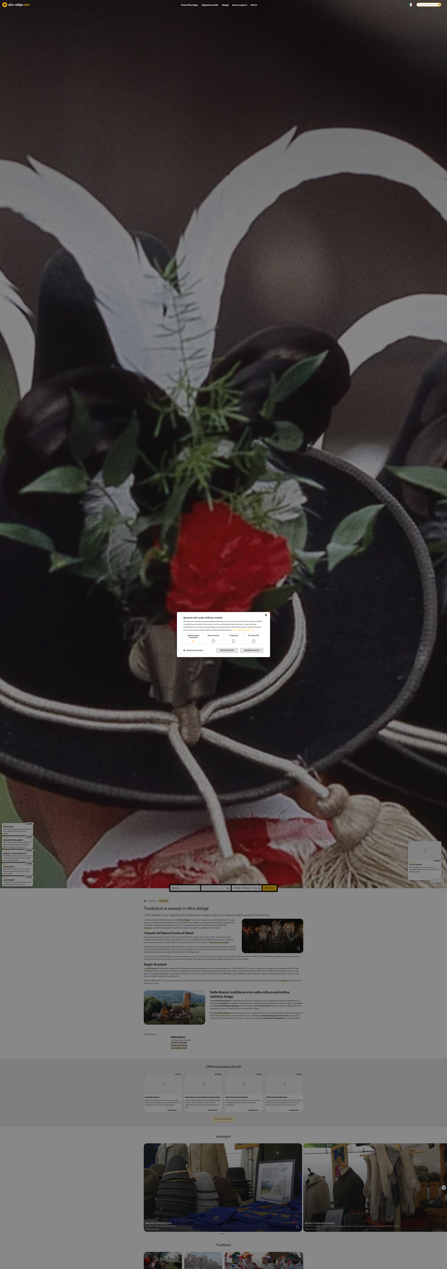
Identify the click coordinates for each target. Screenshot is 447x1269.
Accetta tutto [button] (251, 650)
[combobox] (266, 615)
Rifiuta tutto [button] (227, 650)
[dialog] (223, 634)
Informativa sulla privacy (243, 630)
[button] (193, 650)
